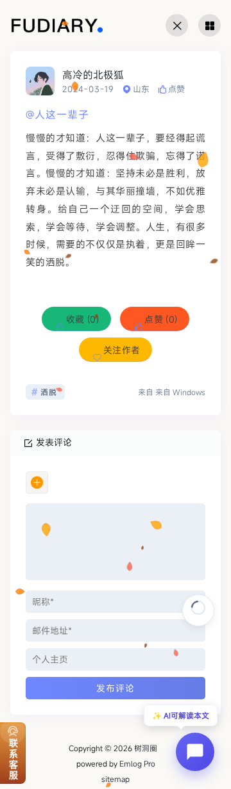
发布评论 (115, 688)
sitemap (115, 779)
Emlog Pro (137, 763)
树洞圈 (145, 748)
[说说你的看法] (115, 541)
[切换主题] (177, 25)
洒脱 (48, 392)
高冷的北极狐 (93, 75)
